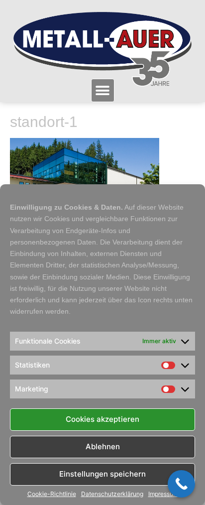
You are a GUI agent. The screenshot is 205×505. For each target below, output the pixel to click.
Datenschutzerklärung (112, 494)
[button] (102, 90)
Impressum (163, 494)
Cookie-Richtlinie (51, 494)
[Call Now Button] (181, 484)
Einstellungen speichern (102, 474)
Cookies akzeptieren (102, 419)
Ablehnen (103, 446)
